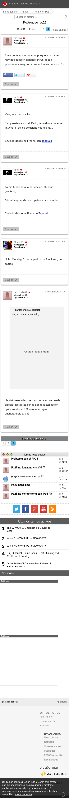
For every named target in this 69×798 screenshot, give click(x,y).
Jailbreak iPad (42, 12)
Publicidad (56, 713)
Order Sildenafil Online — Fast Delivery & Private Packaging (29, 534)
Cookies (36, 713)
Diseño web (26, 716)
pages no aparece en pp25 (28, 445)
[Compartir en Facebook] (8, 66)
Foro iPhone (46, 631)
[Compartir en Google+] (31, 66)
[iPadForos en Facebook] (62, 478)
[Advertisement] (29, 576)
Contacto (45, 713)
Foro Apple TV (47, 635)
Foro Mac (45, 640)
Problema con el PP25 (25, 428)
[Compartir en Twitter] (20, 66)
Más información (23, 794)
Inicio (15, 4)
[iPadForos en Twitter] (53, 478)
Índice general (11, 616)
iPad (26, 12)
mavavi (18, 33)
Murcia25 (19, 224)
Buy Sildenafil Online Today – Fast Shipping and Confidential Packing (33, 524)
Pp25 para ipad (21, 454)
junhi (17, 88)
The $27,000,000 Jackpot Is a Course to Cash (28, 499)
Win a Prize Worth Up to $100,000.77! (27, 507)
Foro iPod (49, 706)
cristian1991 (21, 270)
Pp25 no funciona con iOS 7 (28, 436)
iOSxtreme (50, 701)
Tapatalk (47, 127)
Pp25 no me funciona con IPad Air (32, 463)
